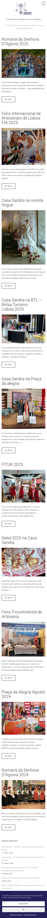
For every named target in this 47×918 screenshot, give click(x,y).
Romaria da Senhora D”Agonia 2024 (20, 772)
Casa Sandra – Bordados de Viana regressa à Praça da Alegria (23, 848)
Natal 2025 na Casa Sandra (19, 540)
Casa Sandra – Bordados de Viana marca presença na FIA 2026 (23, 858)
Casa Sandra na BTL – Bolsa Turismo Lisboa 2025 (22, 305)
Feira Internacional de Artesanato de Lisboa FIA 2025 (21, 118)
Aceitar (23, 904)
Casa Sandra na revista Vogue (22, 202)
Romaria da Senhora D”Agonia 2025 (20, 41)
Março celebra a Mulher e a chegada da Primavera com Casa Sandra (23, 886)
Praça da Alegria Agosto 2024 (23, 694)
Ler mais (8, 99)
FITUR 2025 (12, 464)
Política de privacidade (16, 915)
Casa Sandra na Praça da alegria (21, 381)
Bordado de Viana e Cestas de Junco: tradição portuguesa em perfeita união (20, 869)
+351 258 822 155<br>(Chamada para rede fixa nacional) (24, 25)
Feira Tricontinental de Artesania (22, 614)
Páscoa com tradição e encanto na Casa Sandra (20, 878)
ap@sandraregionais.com (24, 28)
